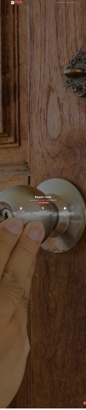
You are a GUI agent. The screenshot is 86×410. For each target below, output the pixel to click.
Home (58, 2)
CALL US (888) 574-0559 (43, 202)
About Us (68, 2)
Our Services (62, 2)
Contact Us (73, 2)
